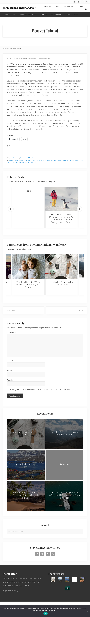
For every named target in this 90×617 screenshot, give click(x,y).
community (27, 160)
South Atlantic (74, 160)
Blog (9, 48)
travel (8, 162)
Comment (11, 332)
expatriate (39, 160)
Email (9, 370)
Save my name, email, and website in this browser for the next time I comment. (40, 389)
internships (46, 160)
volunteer (17, 162)
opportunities (64, 160)
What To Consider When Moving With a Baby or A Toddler (28, 285)
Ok (46, 614)
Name (10, 361)
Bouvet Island (24, 158)
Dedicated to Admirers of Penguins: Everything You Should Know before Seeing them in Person (61, 218)
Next (79, 209)
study (81, 160)
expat (33, 160)
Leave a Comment (44, 59)
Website (10, 380)
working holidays (30, 162)
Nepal (28, 190)
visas (12, 162)
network (57, 160)
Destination (33, 158)
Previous (10, 209)
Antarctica (16, 158)
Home (5, 48)
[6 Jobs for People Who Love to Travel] (61, 266)
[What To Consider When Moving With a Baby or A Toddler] (28, 266)
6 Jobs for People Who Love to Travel (62, 283)
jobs (52, 160)
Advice (11, 160)
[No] (87, 611)
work (23, 162)
